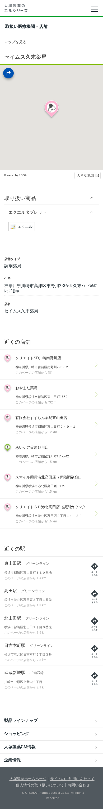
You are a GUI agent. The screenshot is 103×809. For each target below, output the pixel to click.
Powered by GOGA (15, 175)
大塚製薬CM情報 (20, 746)
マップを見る (15, 42)
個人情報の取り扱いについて (40, 785)
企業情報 (12, 759)
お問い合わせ (79, 785)
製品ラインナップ (21, 720)
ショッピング (16, 733)
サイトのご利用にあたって (72, 779)
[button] (51, 198)
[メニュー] (94, 9)
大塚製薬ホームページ (28, 779)
